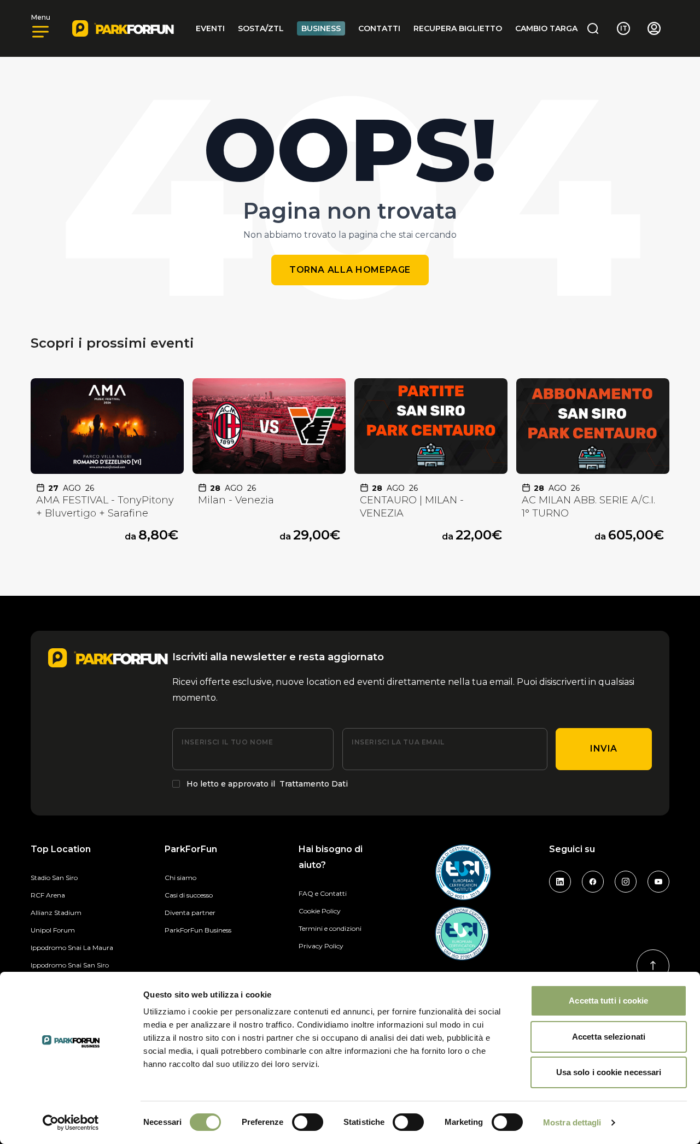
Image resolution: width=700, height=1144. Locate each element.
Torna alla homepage (350, 270)
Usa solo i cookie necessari (609, 1072)
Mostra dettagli (572, 1122)
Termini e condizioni (330, 928)
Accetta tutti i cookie (608, 1000)
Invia (603, 748)
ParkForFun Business (198, 930)
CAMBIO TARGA (546, 28)
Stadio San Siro (54, 877)
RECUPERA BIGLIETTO (457, 28)
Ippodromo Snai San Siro (70, 965)
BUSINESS (321, 28)
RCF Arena (48, 895)
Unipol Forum (53, 930)
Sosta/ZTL (261, 28)
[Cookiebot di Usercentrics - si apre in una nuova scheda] (71, 1122)
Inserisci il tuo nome (227, 742)
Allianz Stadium (56, 912)
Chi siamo (180, 877)
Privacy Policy (321, 946)
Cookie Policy (320, 911)
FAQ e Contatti (323, 893)
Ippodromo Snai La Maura (72, 947)
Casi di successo (189, 895)
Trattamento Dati (313, 784)
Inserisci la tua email (398, 742)
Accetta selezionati (608, 1036)
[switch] (307, 1122)
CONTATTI (379, 28)
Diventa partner (190, 912)
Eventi (210, 28)
